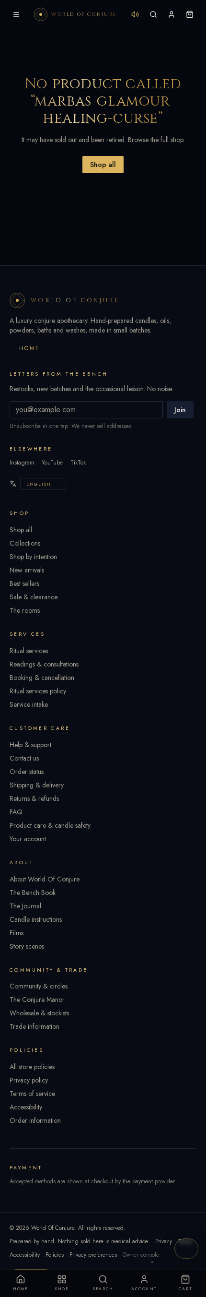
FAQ (16, 812)
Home (29, 348)
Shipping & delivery (37, 785)
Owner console (141, 1255)
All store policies (32, 1066)
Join (180, 410)
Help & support (30, 745)
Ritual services (29, 650)
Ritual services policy (38, 691)
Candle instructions (36, 919)
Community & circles (39, 986)
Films (16, 933)
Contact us (24, 758)
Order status (27, 771)
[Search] (153, 14)
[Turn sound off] (135, 14)
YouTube (52, 462)
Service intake (29, 704)
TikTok (78, 462)
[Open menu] (16, 14)
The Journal (25, 906)
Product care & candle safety (50, 825)
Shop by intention (33, 556)
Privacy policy (29, 1080)
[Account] (171, 14)
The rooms (25, 610)
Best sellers (24, 583)
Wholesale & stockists (39, 1013)
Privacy (163, 1241)
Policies (55, 1255)
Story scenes (27, 946)
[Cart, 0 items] (189, 14)
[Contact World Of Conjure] (186, 1248)
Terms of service (32, 1093)
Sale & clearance (33, 597)
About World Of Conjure (45, 879)
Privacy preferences (93, 1255)
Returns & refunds (34, 798)
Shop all (103, 164)
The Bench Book (33, 892)
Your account (28, 839)
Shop (62, 1289)
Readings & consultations (44, 664)
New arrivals (27, 570)
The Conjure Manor (37, 999)
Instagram (22, 462)
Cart (185, 1289)
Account (144, 1289)
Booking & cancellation (42, 677)
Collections (25, 543)
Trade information (34, 1026)
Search (103, 1289)
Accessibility (26, 1107)
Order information (35, 1120)
